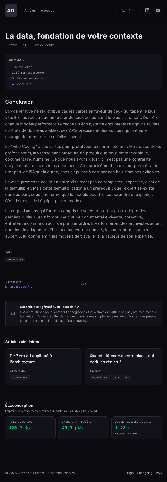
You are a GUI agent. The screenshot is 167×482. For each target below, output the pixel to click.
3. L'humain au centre (27, 78)
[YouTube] (158, 10)
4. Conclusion (21, 84)
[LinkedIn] (147, 10)
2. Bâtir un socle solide (28, 72)
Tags (130, 473)
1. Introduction (22, 67)
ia (126, 377)
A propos (47, 10)
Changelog (144, 473)
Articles (30, 10)
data (116, 377)
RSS (159, 473)
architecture (15, 259)
